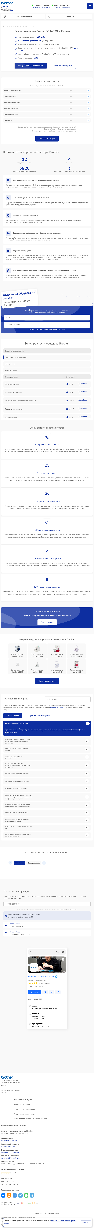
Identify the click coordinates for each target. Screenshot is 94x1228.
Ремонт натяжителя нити (12, 102)
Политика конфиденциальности (47, 1213)
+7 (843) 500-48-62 (42, 5)
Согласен (86, 1222)
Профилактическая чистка (12, 90)
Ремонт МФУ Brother (22, 1104)
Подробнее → (83, 384)
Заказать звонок (47, 622)
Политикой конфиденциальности (67, 909)
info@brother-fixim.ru (10, 1152)
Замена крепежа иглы (11, 114)
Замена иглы (8, 120)
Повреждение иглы (12, 384)
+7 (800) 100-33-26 (62, 5)
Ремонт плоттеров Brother (24, 1109)
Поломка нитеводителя (13, 392)
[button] (10, 863)
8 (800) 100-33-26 (8, 1146)
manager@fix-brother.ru (10, 1158)
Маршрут (36, 992)
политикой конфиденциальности (56, 329)
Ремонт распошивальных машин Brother (30, 1119)
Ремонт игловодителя (11, 108)
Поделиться (3, 1195)
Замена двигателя (9, 96)
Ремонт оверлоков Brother (24, 1114)
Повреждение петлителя (14, 409)
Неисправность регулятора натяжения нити (21, 401)
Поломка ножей (11, 417)
